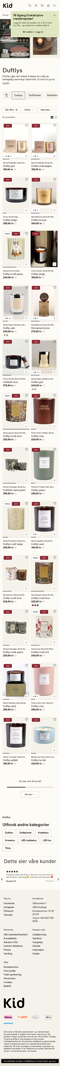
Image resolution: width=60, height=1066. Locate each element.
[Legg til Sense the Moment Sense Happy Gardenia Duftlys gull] (54, 372)
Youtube (8, 914)
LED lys (47, 840)
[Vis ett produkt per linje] (55, 117)
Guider (36, 953)
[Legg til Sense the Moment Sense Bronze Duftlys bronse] (54, 210)
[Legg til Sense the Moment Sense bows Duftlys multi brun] (26, 588)
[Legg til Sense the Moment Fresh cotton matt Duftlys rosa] (54, 696)
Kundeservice (11, 967)
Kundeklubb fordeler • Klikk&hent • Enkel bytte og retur (30, 1061)
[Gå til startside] (7, 5)
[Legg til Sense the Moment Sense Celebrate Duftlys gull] (26, 156)
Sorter (27, 109)
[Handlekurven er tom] (48, 5)
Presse (7, 949)
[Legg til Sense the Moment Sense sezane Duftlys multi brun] (26, 426)
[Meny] (54, 5)
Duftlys (18, 95)
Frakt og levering (12, 974)
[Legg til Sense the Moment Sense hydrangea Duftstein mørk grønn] (26, 480)
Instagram (9, 907)
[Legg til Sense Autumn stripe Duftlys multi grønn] (26, 264)
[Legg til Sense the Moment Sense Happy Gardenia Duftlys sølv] (26, 318)
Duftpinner (35, 95)
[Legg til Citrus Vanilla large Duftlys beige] (26, 210)
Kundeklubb (10, 938)
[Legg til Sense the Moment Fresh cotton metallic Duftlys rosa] (54, 426)
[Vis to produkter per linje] (52, 117)
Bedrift (7, 986)
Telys (8, 848)
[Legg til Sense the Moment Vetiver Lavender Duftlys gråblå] (26, 750)
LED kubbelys (28, 840)
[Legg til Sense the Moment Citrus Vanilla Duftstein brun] (26, 372)
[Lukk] (54, 15)
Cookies (8, 982)
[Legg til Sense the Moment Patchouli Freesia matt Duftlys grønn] (54, 480)
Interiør (5, 15)
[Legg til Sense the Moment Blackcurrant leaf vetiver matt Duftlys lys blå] (54, 750)
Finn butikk (9, 970)
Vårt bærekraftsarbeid (15, 934)
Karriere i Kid (11, 942)
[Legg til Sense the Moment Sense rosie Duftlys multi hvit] (54, 642)
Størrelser (45, 109)
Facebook (9, 903)
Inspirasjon (38, 949)
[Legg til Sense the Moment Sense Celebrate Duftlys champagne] (54, 156)
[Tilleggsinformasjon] (14, 170)
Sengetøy (37, 942)
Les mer (5, 83)
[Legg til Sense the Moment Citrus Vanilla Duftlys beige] (54, 264)
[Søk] (30, 5)
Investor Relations (13, 945)
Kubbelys (43, 832)
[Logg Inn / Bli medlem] (36, 5)
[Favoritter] (42, 5)
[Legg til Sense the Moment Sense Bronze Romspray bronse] (54, 318)
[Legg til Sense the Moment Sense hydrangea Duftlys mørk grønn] (26, 642)
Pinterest (8, 910)
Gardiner (37, 938)
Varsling (8, 953)
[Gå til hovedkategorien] (6, 95)
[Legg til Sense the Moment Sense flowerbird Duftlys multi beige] (26, 534)
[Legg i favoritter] (26, 125)
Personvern (10, 978)
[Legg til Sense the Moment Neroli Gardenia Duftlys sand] (54, 534)
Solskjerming (39, 934)
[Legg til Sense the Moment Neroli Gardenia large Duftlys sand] (26, 696)
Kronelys (10, 840)
